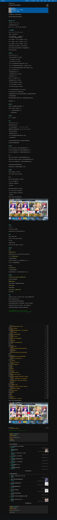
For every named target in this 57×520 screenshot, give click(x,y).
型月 (14, 433)
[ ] (13, 447)
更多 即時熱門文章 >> (28, 503)
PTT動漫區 (10, 3)
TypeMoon (13, 3)
